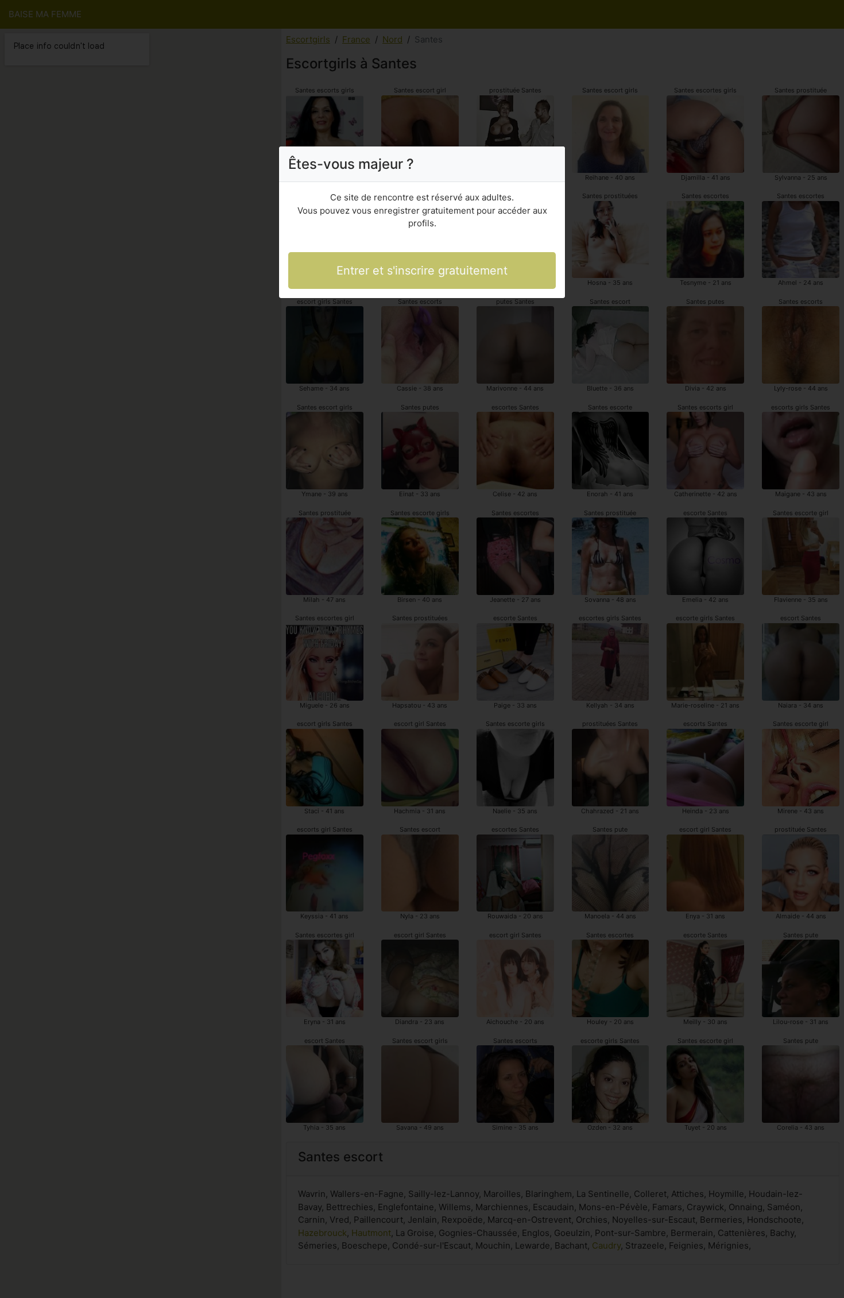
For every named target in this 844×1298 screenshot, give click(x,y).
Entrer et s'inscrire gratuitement (422, 270)
